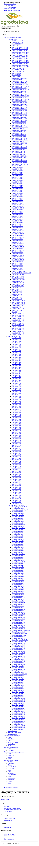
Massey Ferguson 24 (17, 534)
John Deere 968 (16, 484)
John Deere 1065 (16, 346)
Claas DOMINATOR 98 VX (20, 164)
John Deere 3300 (16, 404)
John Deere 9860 (16, 495)
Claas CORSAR (16, 75)
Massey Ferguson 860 (18, 697)
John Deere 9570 (16, 469)
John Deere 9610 (16, 476)
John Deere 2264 (16, 399)
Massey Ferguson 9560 (18, 718)
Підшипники (12, 766)
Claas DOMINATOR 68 (19, 136)
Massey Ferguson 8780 (18, 706)
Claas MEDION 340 (18, 281)
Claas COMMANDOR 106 (20, 47)
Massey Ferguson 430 (18, 571)
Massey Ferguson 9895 (18, 727)
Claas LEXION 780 (17, 252)
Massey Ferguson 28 (17, 542)
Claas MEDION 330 (18, 278)
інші (9, 745)
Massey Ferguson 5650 (18, 597)
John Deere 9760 (16, 490)
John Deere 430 (16, 406)
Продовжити (5, 799)
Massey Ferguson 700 (18, 610)
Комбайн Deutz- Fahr (14, 732)
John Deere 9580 (16, 471)
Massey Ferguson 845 (18, 690)
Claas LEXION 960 (17, 266)
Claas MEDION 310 (18, 274)
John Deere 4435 (16, 412)
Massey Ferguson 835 (18, 687)
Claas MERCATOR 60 (18, 302)
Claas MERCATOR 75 (18, 305)
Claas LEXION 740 (17, 240)
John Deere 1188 (16, 380)
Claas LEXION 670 (17, 232)
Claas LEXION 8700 (18, 256)
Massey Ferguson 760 (18, 667)
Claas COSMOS (16, 76)
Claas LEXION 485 (17, 195)
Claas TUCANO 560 (18, 331)
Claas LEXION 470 (17, 190)
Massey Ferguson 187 (18, 515)
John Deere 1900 (16, 385)
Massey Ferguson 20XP (18, 528)
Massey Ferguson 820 (18, 682)
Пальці (10, 771)
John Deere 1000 (16, 338)
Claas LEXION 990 (17, 269)
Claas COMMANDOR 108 (20, 49)
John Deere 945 (16, 450)
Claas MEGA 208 (17, 292)
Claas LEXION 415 (17, 175)
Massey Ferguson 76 (17, 666)
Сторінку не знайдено (11, 787)
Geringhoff (11, 750)
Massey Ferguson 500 (18, 576)
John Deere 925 (16, 435)
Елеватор (11, 779)
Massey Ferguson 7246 (18, 622)
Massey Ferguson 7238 (18, 614)
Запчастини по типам (11, 760)
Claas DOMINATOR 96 (19, 157)
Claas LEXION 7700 (18, 250)
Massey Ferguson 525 (18, 588)
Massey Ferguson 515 (18, 583)
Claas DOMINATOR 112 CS (20, 89)
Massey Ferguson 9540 (18, 713)
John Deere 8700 (16, 432)
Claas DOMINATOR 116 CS (20, 99)
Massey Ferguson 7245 (18, 620)
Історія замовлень (9, 836)
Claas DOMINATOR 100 (19, 78)
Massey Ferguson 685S (18, 609)
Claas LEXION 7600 (18, 247)
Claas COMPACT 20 (18, 68)
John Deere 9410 (16, 446)
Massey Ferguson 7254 (18, 627)
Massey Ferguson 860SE (19, 701)
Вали (9, 783)
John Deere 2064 (16, 391)
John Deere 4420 (16, 409)
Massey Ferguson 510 (18, 581)
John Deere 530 (16, 414)
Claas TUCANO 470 (18, 326)
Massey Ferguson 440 (18, 573)
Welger (10, 757)
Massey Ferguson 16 (17, 508)
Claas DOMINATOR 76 (19, 141)
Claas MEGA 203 (17, 289)
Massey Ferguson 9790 (18, 724)
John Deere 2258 (16, 398)
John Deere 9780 (16, 492)
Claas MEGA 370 (17, 299)
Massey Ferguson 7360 (18, 656)
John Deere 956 (16, 466)
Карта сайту (8, 820)
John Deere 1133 (16, 357)
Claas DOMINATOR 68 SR (20, 140)
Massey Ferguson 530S (18, 591)
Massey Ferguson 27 (17, 541)
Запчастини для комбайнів (12, 37)
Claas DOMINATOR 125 (19, 102)
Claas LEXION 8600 (18, 255)
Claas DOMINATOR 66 (19, 135)
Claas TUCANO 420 (18, 318)
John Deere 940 (16, 443)
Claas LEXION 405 (17, 172)
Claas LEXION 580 (17, 214)
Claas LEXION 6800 (18, 235)
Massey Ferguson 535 (18, 593)
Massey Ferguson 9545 (18, 714)
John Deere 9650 (16, 479)
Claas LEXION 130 (17, 167)
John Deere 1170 (16, 372)
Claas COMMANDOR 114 (20, 53)
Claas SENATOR (17, 310)
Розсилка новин (9, 839)
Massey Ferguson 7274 (18, 645)
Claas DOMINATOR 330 (19, 117)
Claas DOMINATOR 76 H (19, 143)
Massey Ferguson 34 (17, 558)
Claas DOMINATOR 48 (19, 125)
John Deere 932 (16, 438)
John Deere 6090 (16, 416)
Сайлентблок (12, 774)
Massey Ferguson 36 (17, 560)
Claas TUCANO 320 (18, 313)
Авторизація (12, 7)
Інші (9, 758)
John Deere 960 (16, 472)
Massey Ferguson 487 (18, 575)
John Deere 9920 (16, 498)
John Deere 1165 (16, 367)
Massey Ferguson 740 (18, 659)
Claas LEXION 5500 (18, 208)
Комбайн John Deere (14, 336)
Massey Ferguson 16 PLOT (20, 510)
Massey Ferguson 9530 (18, 711)
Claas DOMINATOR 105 (19, 79)
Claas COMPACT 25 (18, 70)
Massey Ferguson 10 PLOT (20, 507)
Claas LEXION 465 (17, 187)
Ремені (10, 765)
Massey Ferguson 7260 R (19, 635)
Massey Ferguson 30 (17, 547)
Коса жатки (11, 778)
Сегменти (11, 768)
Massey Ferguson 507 (18, 580)
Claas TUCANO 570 (18, 333)
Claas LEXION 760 (17, 245)
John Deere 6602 (16, 417)
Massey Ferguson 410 (18, 568)
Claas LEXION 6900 (18, 237)
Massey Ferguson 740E (18, 661)
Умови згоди (8, 811)
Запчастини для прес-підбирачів (14, 752)
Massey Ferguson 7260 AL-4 (20, 633)
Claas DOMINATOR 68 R (19, 138)
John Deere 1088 (16, 354)
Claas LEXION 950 (17, 265)
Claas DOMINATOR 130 (19, 107)
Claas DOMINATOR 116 (19, 97)
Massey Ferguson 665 (18, 606)
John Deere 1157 (16, 364)
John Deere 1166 (16, 369)
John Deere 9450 (16, 451)
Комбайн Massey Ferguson (16, 505)
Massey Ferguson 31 (17, 552)
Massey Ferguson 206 (18, 523)
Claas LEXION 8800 (18, 258)
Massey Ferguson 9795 (18, 726)
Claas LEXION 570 (17, 211)
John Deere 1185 (16, 378)
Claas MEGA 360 (17, 297)
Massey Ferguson (13, 742)
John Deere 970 (16, 487)
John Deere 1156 (16, 362)
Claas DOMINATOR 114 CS (20, 92)
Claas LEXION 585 (17, 216)
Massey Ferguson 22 (17, 529)
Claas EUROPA (16, 166)
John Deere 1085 (16, 352)
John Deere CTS (16, 502)
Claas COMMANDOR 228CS (20, 66)
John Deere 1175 (16, 375)
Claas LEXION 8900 (18, 260)
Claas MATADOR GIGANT (20, 271)
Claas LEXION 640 (17, 227)
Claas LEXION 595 (17, 219)
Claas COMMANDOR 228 (20, 65)
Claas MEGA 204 (17, 291)
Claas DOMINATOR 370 (19, 120)
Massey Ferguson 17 (17, 511)
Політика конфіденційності (12, 809)
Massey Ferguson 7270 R (19, 641)
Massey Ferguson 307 (18, 550)
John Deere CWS (17, 503)
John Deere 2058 (16, 390)
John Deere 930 (16, 437)
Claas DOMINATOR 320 (19, 115)
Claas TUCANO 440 (18, 321)
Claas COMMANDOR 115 (20, 57)
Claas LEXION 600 (17, 221)
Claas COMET (16, 45)
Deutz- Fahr (11, 744)
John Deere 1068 (16, 347)
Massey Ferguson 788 (18, 672)
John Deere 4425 (16, 411)
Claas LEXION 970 (17, 268)
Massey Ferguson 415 (18, 570)
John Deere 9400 (16, 445)
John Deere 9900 (16, 497)
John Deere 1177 (16, 377)
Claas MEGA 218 (17, 294)
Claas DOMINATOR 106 (19, 81)
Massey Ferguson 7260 (18, 632)
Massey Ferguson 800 (18, 675)
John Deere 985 (16, 494)
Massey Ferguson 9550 (18, 716)
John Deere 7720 (16, 429)
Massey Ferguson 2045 (18, 521)
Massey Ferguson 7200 (18, 612)
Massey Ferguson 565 (18, 596)
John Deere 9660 (16, 481)
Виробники (8, 827)
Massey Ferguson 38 (17, 563)
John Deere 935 (16, 440)
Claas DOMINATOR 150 (19, 110)
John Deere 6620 (16, 419)
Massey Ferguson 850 (18, 692)
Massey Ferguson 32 (17, 555)
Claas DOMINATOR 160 (19, 112)
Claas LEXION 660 (17, 229)
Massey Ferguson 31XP (18, 554)
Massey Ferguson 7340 (18, 649)
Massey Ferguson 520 (18, 584)
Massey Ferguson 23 (17, 533)
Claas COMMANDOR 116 (20, 60)
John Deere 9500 (16, 456)
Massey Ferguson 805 (18, 677)
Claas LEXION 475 (17, 192)
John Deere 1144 (16, 359)
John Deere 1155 (16, 360)
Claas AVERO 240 (17, 42)
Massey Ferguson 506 (18, 578)
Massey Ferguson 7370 (18, 658)
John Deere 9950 (16, 500)
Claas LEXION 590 (17, 217)
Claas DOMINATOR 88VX (20, 156)
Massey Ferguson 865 (18, 703)
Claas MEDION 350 (18, 282)
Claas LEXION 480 (17, 193)
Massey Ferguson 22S (18, 531)
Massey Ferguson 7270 (18, 638)
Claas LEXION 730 (17, 239)
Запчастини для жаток (11, 747)
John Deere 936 (16, 442)
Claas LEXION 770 (17, 248)
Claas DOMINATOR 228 (19, 114)
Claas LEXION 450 (17, 182)
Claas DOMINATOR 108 (19, 83)
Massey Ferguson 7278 (18, 648)
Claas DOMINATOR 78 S (19, 148)
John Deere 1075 (16, 351)
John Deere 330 (16, 403)
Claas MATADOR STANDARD (21, 273)
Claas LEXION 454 (17, 183)
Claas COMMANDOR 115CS (20, 58)
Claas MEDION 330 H (18, 279)
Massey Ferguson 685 (18, 607)
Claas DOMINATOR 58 (19, 131)
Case (9, 740)
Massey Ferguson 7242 (18, 617)
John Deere (11, 739)
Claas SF (14, 312)
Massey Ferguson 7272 (18, 643)
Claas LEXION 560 (17, 209)
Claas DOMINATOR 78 (19, 144)
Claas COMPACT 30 (18, 71)
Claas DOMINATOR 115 (19, 94)
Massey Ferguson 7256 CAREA (21, 630)
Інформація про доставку (12, 808)
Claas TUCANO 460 (18, 325)
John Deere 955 (16, 463)
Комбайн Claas (12, 39)
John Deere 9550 (16, 464)
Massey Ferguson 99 (17, 729)
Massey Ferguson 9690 (18, 721)
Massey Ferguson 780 (18, 671)
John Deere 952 (16, 459)
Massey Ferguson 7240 (18, 615)
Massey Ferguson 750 (18, 662)
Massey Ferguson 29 (17, 544)
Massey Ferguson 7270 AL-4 (20, 640)
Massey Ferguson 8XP (18, 708)
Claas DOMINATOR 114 (19, 91)
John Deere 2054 (16, 386)
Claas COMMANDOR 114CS (20, 55)
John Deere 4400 (16, 407)
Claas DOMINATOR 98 (19, 159)
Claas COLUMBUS (17, 44)
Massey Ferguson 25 (17, 537)
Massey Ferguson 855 (18, 693)
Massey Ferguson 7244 (18, 619)
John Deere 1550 (16, 383)
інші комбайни (12, 734)
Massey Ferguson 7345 (18, 653)
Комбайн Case (12, 731)
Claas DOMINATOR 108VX (20, 86)
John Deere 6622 (16, 420)
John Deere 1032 (16, 339)
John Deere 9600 (16, 474)
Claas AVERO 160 (17, 40)
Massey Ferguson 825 (18, 684)
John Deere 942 (16, 448)
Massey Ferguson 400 (18, 567)
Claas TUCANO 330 (18, 315)
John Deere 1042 (16, 341)
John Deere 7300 (16, 424)
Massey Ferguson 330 (18, 557)
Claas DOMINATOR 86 (19, 153)
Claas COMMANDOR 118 (20, 63)
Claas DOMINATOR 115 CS (20, 96)
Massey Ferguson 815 (18, 680)
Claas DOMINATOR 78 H (19, 146)
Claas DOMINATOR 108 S (20, 84)
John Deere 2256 (16, 396)
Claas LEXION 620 (17, 224)
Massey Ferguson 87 (17, 705)
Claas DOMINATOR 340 (19, 118)
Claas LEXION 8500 (18, 253)
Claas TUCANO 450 (18, 323)
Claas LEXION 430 (17, 179)
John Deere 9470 (16, 453)
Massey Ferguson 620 (18, 599)
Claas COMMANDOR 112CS (20, 52)
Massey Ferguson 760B (18, 669)
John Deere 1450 (16, 381)
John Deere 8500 (16, 430)
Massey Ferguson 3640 (18, 562)
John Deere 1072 (16, 349)
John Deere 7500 (16, 425)
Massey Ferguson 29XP (18, 545)
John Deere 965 (16, 477)
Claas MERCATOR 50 (18, 300)
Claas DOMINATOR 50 (19, 128)
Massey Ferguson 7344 (18, 651)
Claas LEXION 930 (17, 263)
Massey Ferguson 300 (18, 549)
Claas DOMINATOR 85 (19, 151)
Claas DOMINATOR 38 (19, 122)
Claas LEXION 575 (17, 213)
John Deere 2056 (16, 388)
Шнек (10, 781)
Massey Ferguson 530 (18, 589)
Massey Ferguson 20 (17, 518)
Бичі (9, 776)
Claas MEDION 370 (18, 286)
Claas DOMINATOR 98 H (19, 161)
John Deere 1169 (16, 370)
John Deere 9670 (16, 482)
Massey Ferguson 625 (18, 601)
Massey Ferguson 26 (17, 539)
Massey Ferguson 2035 (18, 520)
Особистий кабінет (10, 834)
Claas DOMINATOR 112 (19, 88)
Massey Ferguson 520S (18, 586)
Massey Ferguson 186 (18, 513)
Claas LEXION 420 (17, 177)
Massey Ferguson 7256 (18, 628)
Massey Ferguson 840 (18, 688)
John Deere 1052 (16, 343)
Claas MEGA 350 (17, 295)
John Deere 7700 (16, 427)
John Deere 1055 (16, 344)
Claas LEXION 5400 (18, 205)
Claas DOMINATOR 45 (19, 123)
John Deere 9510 (16, 458)
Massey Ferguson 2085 (18, 526)
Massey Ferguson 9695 (18, 722)
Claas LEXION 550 (17, 206)
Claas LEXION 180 (17, 169)
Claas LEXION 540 (17, 203)
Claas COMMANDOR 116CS (20, 62)
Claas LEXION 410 (17, 174)
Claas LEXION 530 (17, 200)
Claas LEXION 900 (17, 261)
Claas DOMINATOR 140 (19, 109)
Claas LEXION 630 (17, 226)
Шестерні (11, 773)
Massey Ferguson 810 (18, 679)
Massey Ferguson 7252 (18, 625)
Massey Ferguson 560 (18, 594)
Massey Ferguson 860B (18, 698)
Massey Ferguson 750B (18, 664)
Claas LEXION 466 (17, 188)
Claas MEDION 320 (18, 276)
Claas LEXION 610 (17, 222)
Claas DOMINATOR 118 (19, 101)
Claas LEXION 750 (17, 242)
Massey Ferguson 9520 (18, 710)
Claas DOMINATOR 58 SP (20, 133)
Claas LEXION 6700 (18, 234)
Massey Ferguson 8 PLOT (19, 674)
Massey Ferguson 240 (18, 536)
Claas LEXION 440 (17, 180)
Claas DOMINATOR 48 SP (20, 127)
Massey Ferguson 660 (18, 604)
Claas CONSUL (16, 73)
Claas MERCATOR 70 (18, 304)
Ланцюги (11, 763)
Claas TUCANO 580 (18, 334)
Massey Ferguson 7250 (18, 623)
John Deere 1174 (16, 373)
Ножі (9, 770)
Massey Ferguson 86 (17, 695)
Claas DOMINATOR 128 (19, 104)
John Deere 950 (16, 455)
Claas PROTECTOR (18, 308)
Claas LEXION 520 (17, 198)
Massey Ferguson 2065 (18, 524)
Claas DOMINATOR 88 (19, 154)
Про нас (6, 806)
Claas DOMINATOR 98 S (19, 162)
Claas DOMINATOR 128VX (20, 105)
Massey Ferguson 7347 (18, 654)
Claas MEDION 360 (18, 284)
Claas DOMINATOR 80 (19, 149)
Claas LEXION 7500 (18, 243)
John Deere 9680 (16, 485)
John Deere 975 (16, 489)
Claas (9, 737)
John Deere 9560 (16, 468)
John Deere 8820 (16, 433)
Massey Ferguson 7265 (18, 636)
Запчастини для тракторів (12, 735)
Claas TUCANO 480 (18, 328)
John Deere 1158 (16, 365)
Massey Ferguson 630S (18, 602)
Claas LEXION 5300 (18, 201)
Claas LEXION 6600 (18, 230)
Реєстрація (11, 5)
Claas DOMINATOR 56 (19, 130)
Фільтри (10, 761)
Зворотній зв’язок (9, 818)
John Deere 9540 (16, 461)
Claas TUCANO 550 (18, 330)
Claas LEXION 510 (17, 196)
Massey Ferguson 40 (17, 565)
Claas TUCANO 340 (18, 317)
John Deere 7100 (16, 422)
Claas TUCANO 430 (18, 320)
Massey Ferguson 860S (18, 700)
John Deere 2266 (16, 401)
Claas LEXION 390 (17, 170)
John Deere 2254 (16, 394)
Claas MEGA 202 (17, 287)
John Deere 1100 (16, 356)
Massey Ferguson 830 (18, 685)
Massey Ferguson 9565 (18, 719)
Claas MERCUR (16, 307)
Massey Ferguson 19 (17, 516)
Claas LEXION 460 (17, 185)
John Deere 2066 (16, 393)
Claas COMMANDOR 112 (20, 50)
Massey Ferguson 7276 (18, 646)
